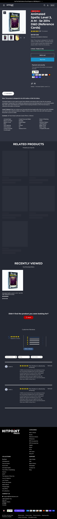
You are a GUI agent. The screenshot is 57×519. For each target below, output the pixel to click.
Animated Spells (35, 11)
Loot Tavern (5, 480)
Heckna (4, 472)
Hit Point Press (9, 515)
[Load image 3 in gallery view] (17, 37)
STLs (30, 449)
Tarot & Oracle (6, 463)
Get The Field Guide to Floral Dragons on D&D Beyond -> (27, 1)
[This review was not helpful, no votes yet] (50, 383)
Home (32, 86)
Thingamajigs (5, 486)
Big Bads (4, 459)
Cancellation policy (32, 517)
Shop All (31, 453)
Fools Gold (5, 465)
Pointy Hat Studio (6, 482)
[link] (39, 31)
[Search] (44, 5)
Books (30, 434)
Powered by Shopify (6, 516)
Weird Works (5, 484)
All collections (5, 491)
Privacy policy (29, 515)
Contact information (22, 517)
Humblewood (5, 461)
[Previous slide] (21, 37)
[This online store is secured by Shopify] (42, 72)
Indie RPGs (5, 488)
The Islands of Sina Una (8, 476)
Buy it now (42, 59)
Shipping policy (45, 515)
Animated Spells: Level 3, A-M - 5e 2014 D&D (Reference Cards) (12, 293)
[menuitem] (42, 432)
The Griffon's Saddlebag (8, 469)
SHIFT (3, 474)
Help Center (32, 459)
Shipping (33, 37)
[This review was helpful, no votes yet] (47, 383)
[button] (44, 5)
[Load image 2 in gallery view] (11, 37)
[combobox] (24, 357)
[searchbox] (10, 357)
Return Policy (32, 463)
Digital (31, 445)
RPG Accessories (33, 441)
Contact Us (32, 467)
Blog (30, 469)
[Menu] (4, 5)
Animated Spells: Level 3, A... (43, 86)
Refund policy (21, 515)
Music (30, 447)
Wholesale (32, 465)
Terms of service (37, 515)
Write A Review (28, 348)
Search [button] (29, 317)
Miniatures (32, 439)
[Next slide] (24, 37)
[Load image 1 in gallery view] (5, 37)
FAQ (30, 461)
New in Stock (32, 432)
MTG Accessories (33, 443)
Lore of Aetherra (6, 478)
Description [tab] (9, 93)
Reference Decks (33, 436)
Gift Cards (31, 451)
